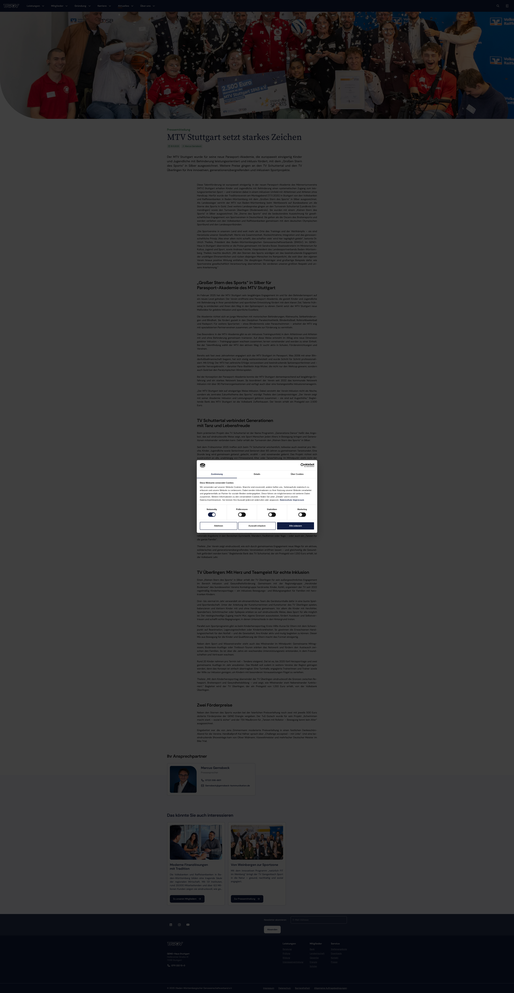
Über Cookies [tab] (297, 474)
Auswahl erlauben (257, 526)
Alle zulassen (295, 526)
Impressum (298, 500)
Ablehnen (218, 526)
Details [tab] (257, 474)
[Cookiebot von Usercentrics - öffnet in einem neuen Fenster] (302, 465)
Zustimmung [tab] (217, 474)
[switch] (242, 515)
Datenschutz (286, 500)
